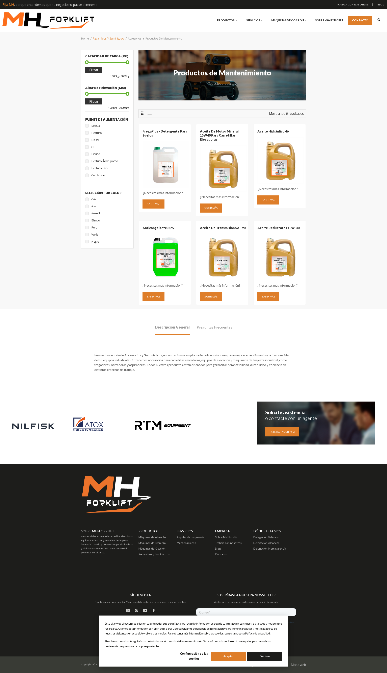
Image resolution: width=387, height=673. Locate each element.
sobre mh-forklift (329, 20)
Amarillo (96, 213)
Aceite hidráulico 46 (273, 131)
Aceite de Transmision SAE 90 (223, 228)
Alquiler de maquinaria (190, 537)
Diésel (95, 140)
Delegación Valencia (266, 537)
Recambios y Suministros (108, 38)
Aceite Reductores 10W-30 (278, 228)
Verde (94, 234)
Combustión (98, 175)
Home (85, 38)
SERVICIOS (253, 20)
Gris (93, 199)
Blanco (95, 220)
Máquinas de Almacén (152, 537)
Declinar (265, 656)
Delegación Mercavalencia (269, 548)
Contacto (360, 20)
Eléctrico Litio (99, 168)
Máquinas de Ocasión (151, 548)
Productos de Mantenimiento (163, 38)
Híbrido (95, 154)
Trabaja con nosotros (353, 4)
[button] (379, 19)
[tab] (172, 329)
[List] (150, 113)
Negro (95, 241)
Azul (93, 206)
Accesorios (134, 38)
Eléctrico (96, 133)
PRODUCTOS (226, 20)
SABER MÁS (153, 204)
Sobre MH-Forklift (226, 537)
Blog (381, 4)
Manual (96, 126)
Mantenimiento (186, 543)
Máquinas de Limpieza (152, 543)
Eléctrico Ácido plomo (104, 161)
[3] (143, 113)
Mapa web (298, 665)
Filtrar (93, 70)
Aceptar (228, 656)
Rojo (94, 227)
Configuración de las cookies (194, 656)
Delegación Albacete (266, 543)
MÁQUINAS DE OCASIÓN (287, 20)
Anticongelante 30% (158, 228)
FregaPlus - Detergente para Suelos (165, 133)
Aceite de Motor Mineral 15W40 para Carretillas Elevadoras (219, 135)
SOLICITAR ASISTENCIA (282, 432)
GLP (94, 147)
